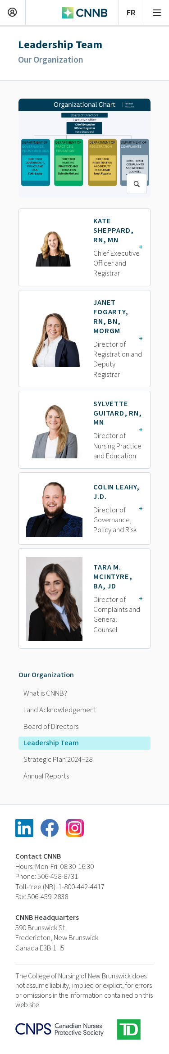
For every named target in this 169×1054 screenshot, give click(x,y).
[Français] (131, 11)
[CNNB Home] (84, 12)
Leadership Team (51, 742)
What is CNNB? (45, 693)
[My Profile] (12, 11)
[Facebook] (50, 828)
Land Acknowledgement (59, 710)
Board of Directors (50, 726)
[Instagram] (75, 828)
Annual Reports (46, 776)
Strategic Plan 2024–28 (57, 759)
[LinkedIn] (24, 828)
